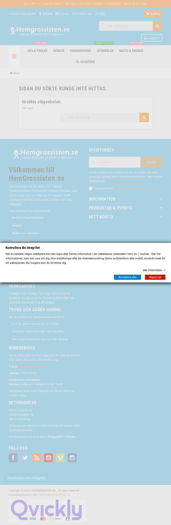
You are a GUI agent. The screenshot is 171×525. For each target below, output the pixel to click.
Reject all (155, 277)
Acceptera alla (127, 277)
